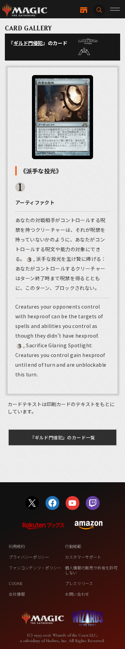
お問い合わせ (77, 594)
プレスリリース (79, 583)
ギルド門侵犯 (28, 42)
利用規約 (17, 546)
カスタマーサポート (83, 557)
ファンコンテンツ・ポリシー (35, 567)
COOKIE (16, 583)
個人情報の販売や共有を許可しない (91, 570)
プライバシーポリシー (29, 557)
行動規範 (73, 546)
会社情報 (17, 594)
